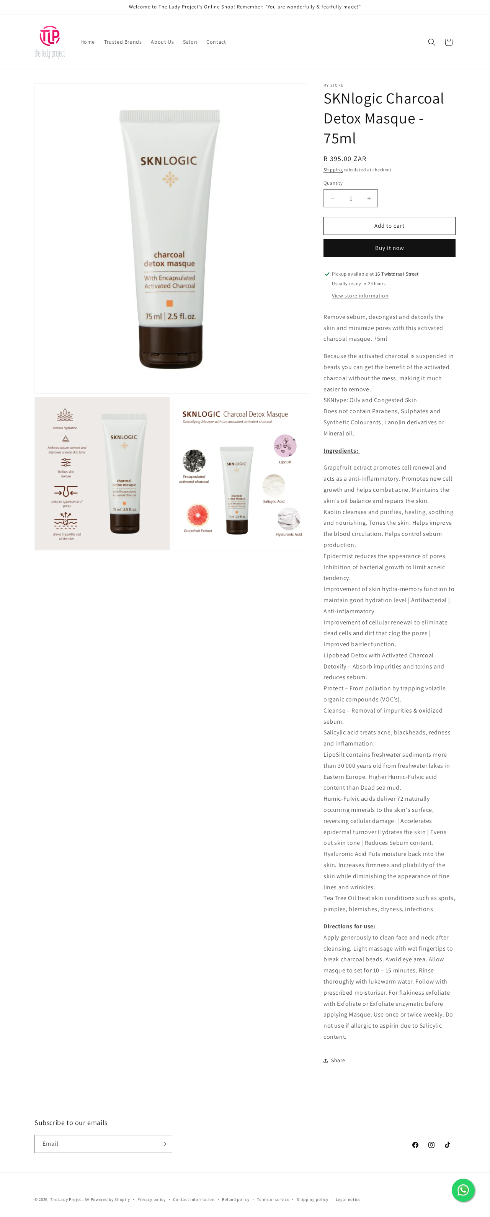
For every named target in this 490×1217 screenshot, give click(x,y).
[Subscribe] (163, 1144)
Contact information (193, 1199)
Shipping (333, 169)
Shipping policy (312, 1199)
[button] (431, 42)
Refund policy (235, 1199)
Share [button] (338, 1060)
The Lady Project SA (70, 1199)
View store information (360, 295)
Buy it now (389, 247)
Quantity (333, 183)
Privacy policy (151, 1199)
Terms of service (273, 1199)
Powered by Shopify (110, 1199)
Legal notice (348, 1199)
